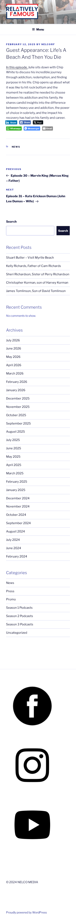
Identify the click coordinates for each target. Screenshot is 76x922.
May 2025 (13, 456)
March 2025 (15, 473)
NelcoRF (48, 44)
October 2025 (16, 415)
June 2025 (13, 448)
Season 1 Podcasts (19, 608)
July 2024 (13, 540)
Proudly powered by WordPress (26, 912)
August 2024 (15, 531)
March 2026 (15, 373)
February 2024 (16, 556)
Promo (11, 599)
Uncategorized (16, 633)
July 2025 (13, 440)
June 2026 (13, 348)
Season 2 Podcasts (19, 616)
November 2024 (18, 506)
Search (11, 221)
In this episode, (17, 67)
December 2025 (18, 398)
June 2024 (13, 548)
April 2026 (13, 365)
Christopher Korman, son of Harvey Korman (37, 282)
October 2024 (16, 515)
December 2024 (18, 498)
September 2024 (18, 523)
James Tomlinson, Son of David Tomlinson (36, 291)
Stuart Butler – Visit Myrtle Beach (30, 257)
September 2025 (18, 423)
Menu (40, 29)
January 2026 (15, 390)
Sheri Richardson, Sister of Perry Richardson (37, 274)
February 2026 (16, 382)
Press (10, 591)
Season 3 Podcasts (19, 624)
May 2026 (13, 357)
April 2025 (13, 465)
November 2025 (18, 407)
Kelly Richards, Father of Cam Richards (33, 266)
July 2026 (13, 340)
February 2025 (16, 481)
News (16, 146)
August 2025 (15, 431)
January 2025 (15, 490)
